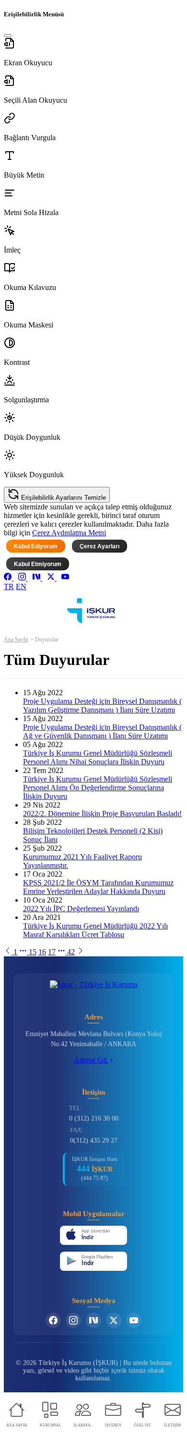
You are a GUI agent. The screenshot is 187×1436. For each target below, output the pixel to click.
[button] (93, 52)
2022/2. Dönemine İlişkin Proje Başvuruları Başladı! (102, 813)
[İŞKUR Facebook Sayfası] (53, 1320)
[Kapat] (8, 35)
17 (52, 952)
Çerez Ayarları (99, 546)
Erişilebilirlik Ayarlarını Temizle (62, 497)
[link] (8, 578)
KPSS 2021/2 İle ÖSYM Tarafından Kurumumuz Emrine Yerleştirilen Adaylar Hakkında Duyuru (98, 887)
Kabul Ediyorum (36, 546)
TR (9, 586)
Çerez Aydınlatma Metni (69, 533)
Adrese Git (91, 1060)
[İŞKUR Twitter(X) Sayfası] (113, 1320)
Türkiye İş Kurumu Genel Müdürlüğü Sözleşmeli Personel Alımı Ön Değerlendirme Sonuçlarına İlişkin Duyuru (97, 787)
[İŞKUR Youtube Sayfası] (133, 1320)
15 (32, 952)
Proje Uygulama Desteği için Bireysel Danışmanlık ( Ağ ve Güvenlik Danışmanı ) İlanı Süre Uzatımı (102, 731)
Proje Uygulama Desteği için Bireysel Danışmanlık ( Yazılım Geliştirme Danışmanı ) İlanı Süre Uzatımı (102, 705)
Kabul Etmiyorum (37, 564)
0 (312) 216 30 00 (93, 1118)
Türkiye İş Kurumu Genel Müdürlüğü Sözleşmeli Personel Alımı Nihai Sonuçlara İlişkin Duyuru (97, 757)
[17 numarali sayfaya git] (80, 952)
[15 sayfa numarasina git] (8, 952)
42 (71, 952)
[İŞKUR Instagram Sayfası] (73, 1320)
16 (42, 952)
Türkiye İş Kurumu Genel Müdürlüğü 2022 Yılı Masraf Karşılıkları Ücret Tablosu (95, 930)
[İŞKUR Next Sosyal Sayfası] (93, 1320)
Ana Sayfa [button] (16, 639)
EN (21, 586)
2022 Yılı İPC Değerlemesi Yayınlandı (81, 909)
